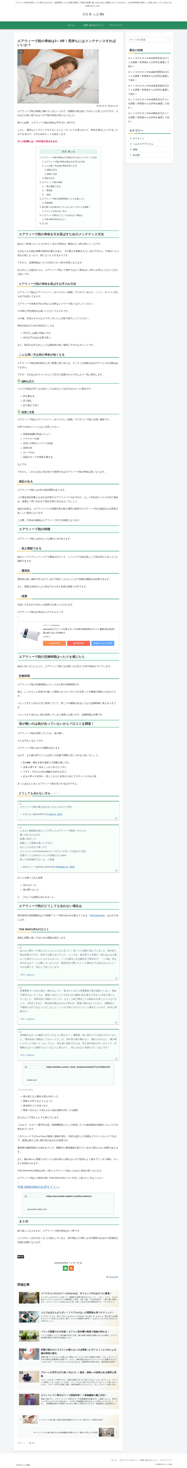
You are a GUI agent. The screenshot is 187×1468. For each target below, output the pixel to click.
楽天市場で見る (78, 643)
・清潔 (47, 194)
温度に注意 (52, 174)
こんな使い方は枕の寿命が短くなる (60, 166)
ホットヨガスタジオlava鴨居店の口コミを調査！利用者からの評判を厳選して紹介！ (148, 117)
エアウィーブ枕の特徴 (52, 182)
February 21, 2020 (65, 867)
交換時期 (48, 203)
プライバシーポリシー (128, 1460)
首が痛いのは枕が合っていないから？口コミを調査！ (66, 207)
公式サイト (30, 975)
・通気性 (48, 190)
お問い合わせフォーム (149, 1460)
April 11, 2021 (55, 814)
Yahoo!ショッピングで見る (103, 643)
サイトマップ (165, 1460)
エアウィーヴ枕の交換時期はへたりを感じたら (63, 199)
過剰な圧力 (52, 170)
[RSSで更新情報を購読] (71, 1268)
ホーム (114, 1460)
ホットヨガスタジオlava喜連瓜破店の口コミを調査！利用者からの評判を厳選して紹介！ (148, 89)
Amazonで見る (54, 643)
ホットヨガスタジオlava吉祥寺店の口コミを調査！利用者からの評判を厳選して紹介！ (148, 62)
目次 (64, 151)
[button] (168, 39)
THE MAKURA (97, 915)
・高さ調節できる (52, 186)
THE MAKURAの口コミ (55, 219)
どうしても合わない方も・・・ (58, 211)
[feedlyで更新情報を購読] (65, 1268)
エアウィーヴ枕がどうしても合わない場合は (62, 215)
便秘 (21, 1257)
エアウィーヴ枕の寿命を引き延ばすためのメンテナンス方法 (69, 157)
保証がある (49, 178)
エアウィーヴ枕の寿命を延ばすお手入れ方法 (64, 161)
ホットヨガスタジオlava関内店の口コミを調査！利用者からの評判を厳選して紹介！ (148, 103)
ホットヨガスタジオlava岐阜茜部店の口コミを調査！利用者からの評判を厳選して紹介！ (148, 76)
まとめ (45, 223)
